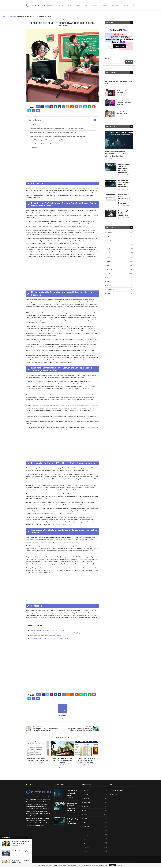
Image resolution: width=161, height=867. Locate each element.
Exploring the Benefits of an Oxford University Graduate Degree (62, 760)
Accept (112, 865)
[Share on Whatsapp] (80, 106)
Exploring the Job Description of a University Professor (45, 635)
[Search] (133, 5)
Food (78, 5)
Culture (60, 5)
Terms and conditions (116, 790)
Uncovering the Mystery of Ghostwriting (124, 213)
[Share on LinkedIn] (55, 106)
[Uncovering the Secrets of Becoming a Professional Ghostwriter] (110, 167)
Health (86, 5)
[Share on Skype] (29, 110)
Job (120, 265)
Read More (120, 865)
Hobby (105, 5)
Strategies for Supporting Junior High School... (21, 842)
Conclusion (33, 147)
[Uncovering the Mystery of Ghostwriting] (110, 213)
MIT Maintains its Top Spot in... (21, 852)
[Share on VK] (63, 106)
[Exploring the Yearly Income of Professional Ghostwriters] (110, 183)
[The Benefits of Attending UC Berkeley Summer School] (6, 862)
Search (107, 58)
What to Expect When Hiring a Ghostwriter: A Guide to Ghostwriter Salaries (117, 153)
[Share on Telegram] (85, 106)
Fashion (69, 5)
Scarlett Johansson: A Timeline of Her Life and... (118, 82)
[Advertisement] (62, 166)
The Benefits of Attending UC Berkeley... (20, 861)
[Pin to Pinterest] (51, 106)
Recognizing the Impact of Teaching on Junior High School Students (50, 140)
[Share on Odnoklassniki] (67, 106)
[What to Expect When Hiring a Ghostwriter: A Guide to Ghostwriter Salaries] (119, 140)
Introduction (34, 125)
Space (120, 281)
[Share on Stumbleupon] (76, 106)
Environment (120, 245)
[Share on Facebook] (42, 106)
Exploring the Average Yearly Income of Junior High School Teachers (49, 638)
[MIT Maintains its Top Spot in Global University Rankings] (6, 853)
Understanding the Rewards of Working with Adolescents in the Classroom (53, 132)
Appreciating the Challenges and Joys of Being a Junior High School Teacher (53, 143)
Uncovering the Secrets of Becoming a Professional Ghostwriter (124, 168)
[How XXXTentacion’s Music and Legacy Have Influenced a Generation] (110, 103)
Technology (115, 5)
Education (120, 240)
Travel (125, 5)
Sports (120, 285)
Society (120, 277)
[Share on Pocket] (94, 106)
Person (120, 273)
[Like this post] (39, 106)
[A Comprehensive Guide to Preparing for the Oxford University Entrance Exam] (86, 748)
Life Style (95, 5)
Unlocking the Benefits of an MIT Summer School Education (47, 630)
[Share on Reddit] (72, 106)
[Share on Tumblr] (59, 106)
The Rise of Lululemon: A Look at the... (124, 91)
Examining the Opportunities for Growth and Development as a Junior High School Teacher (58, 136)
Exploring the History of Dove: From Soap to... (123, 112)
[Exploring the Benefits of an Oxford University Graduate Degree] (62, 748)
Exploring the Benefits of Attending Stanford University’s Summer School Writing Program (56, 633)
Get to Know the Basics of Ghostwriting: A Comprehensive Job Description (125, 199)
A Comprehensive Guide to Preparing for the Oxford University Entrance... (86, 760)
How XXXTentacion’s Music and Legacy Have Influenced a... (123, 102)
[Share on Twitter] (47, 106)
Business (50, 5)
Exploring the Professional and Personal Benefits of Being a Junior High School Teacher (56, 128)
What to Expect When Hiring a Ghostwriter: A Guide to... (72, 792)
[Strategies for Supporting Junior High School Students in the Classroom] (6, 843)
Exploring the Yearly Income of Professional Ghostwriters (124, 184)
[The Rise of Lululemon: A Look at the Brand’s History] (110, 93)
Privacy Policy (114, 794)
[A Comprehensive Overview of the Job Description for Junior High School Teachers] (38, 748)
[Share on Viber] (33, 110)
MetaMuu (62, 715)
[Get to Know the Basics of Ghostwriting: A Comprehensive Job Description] (110, 197)
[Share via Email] (38, 110)
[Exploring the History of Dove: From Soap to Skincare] (110, 114)
